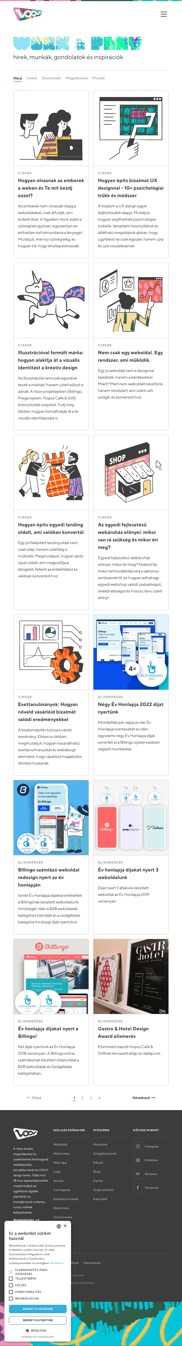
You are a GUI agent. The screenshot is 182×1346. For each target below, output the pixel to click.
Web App (60, 1163)
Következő (141, 1097)
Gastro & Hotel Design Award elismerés (123, 1032)
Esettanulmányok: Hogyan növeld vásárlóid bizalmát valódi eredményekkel (48, 711)
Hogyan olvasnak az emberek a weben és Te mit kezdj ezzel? (51, 187)
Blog (96, 1172)
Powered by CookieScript (37, 1336)
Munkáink (100, 1144)
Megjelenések (76, 78)
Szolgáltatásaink (105, 1153)
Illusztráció (61, 1208)
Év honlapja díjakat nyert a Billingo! (48, 1032)
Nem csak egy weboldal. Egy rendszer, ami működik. (130, 356)
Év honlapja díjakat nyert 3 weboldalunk (128, 873)
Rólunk (98, 1163)
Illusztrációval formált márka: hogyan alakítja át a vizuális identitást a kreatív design (51, 360)
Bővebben (57, 1263)
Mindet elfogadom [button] (38, 1309)
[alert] (37, 1281)
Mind (17, 78)
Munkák (98, 78)
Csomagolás (61, 1190)
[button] (38, 1330)
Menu (164, 14)
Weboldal (60, 1144)
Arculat (58, 1181)
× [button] (65, 1226)
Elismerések (51, 78)
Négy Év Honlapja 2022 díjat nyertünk (131, 708)
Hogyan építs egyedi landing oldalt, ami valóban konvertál (51, 528)
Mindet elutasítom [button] (38, 1320)
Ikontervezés (62, 1217)
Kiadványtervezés (66, 1199)
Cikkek (31, 78)
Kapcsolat (100, 1199)
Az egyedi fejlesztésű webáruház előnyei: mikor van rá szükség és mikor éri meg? (128, 535)
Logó (56, 1172)
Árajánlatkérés (23, 1220)
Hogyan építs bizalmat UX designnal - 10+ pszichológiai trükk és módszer (131, 187)
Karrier (98, 1181)
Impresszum (92, 1263)
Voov (27, 14)
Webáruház (61, 1153)
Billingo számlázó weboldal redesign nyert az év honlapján (48, 877)
